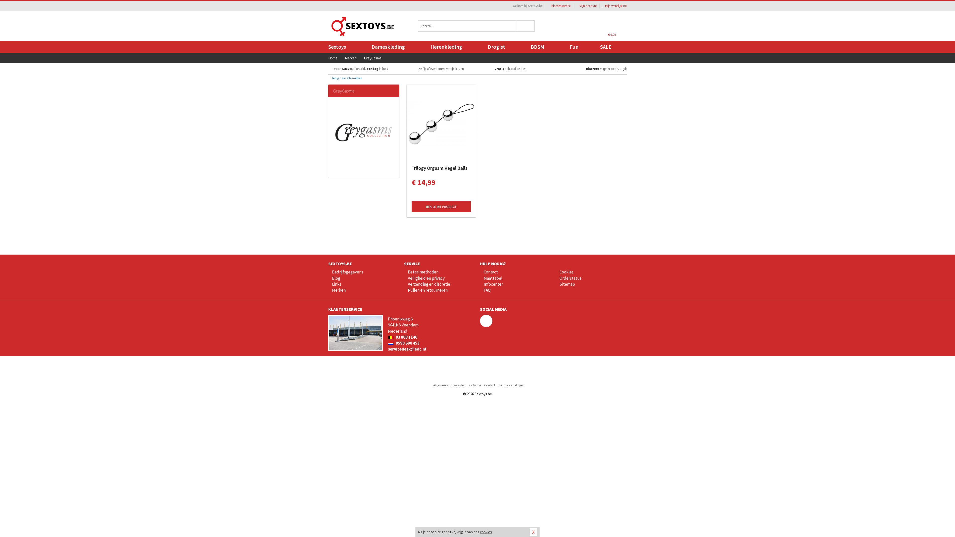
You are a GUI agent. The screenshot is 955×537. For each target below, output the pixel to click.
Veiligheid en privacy (426, 278)
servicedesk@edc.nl (407, 349)
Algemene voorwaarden (449, 385)
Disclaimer (475, 385)
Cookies (566, 272)
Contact (491, 272)
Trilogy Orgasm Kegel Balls (440, 168)
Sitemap (567, 284)
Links (336, 284)
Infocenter (493, 284)
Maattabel (493, 278)
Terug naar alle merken (346, 78)
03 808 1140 (406, 337)
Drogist (496, 47)
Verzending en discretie (429, 284)
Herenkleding (446, 47)
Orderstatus (570, 278)
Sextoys (337, 47)
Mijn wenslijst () (615, 6)
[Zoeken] (526, 26)
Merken (339, 290)
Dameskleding (388, 47)
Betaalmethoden (423, 272)
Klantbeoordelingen (511, 385)
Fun (574, 47)
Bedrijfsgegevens (347, 272)
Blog (336, 278)
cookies (486, 532)
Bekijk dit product (441, 206)
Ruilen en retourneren (428, 290)
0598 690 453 (407, 343)
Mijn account (588, 6)
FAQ (487, 290)
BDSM (537, 47)
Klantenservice (561, 6)
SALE (606, 47)
